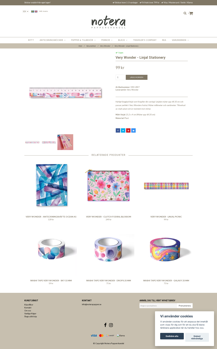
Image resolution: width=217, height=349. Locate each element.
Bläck (122, 40)
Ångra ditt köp (30, 316)
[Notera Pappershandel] (109, 21)
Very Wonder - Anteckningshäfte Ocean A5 (51, 216)
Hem (81, 46)
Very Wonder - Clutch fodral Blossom (108, 216)
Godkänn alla (172, 336)
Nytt (31, 40)
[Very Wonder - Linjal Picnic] (166, 186)
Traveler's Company (144, 40)
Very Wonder (106, 46)
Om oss (27, 310)
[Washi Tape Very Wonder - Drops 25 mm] (108, 250)
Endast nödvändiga (197, 337)
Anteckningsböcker (52, 40)
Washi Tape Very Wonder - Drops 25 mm (108, 280)
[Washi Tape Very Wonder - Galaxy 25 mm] (166, 250)
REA (164, 40)
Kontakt (27, 307)
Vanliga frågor (30, 313)
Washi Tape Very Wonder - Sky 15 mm (51, 280)
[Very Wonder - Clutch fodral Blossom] (108, 186)
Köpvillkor (28, 304)
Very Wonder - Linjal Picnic (166, 216)
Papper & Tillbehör (82, 40)
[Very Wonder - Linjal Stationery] (65, 92)
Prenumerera (185, 305)
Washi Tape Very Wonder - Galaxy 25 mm (166, 280)
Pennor (106, 40)
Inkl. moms (43, 11)
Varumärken (179, 40)
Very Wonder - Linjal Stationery (126, 46)
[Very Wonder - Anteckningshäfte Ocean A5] (51, 186)
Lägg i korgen (136, 77)
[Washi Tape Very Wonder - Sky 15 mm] (51, 250)
